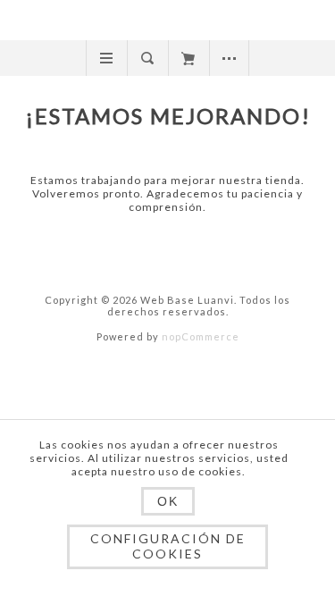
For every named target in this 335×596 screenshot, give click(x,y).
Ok (168, 501)
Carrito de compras (188, 58)
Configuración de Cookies (168, 546)
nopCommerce (200, 336)
